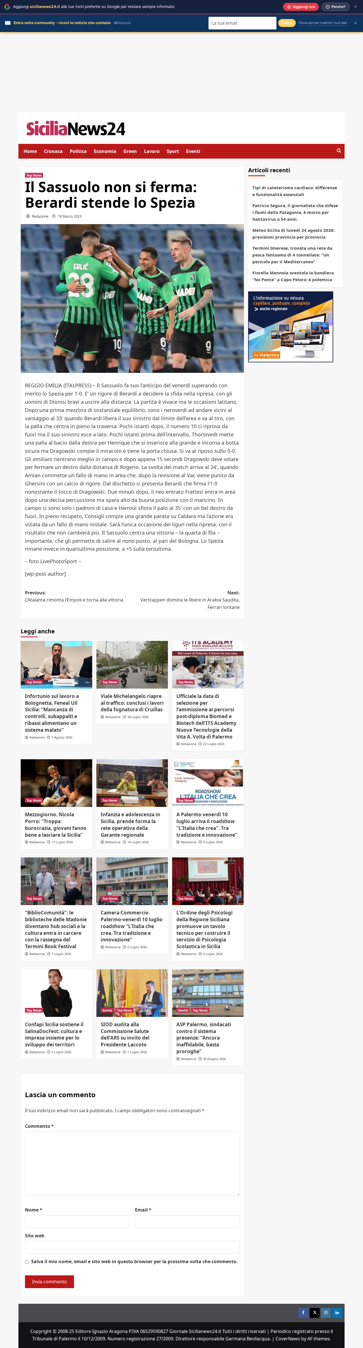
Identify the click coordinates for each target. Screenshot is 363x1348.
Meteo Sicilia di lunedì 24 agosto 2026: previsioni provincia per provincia (293, 233)
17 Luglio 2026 (62, 842)
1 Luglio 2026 (137, 1052)
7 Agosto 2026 (62, 737)
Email (143, 1210)
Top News (34, 175)
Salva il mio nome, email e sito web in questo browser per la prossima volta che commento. (134, 1261)
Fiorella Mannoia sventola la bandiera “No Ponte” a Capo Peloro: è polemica (293, 276)
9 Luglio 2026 (213, 842)
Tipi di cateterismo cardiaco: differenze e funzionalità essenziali (294, 191)
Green (130, 151)
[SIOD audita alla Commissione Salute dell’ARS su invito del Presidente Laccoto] (132, 993)
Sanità (107, 1010)
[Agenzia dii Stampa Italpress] (290, 326)
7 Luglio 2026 (61, 954)
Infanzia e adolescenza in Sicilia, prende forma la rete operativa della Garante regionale (130, 824)
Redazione (40, 216)
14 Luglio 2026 (138, 842)
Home (30, 151)
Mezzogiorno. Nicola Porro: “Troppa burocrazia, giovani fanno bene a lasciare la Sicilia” (55, 824)
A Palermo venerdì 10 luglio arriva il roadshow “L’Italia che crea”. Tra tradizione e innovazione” (206, 824)
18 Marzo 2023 (70, 216)
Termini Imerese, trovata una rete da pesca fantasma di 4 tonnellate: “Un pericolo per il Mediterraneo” (292, 254)
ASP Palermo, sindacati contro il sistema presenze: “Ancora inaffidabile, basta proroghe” (203, 1038)
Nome (33, 1210)
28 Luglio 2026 (138, 717)
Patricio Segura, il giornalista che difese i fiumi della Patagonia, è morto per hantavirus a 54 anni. (295, 212)
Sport (173, 151)
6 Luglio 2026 (137, 947)
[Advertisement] (181, 72)
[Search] (339, 151)
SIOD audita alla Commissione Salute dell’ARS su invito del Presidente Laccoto (125, 1034)
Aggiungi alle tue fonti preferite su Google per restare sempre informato (93, 6)
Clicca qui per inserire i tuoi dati (323, 23)
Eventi (193, 151)
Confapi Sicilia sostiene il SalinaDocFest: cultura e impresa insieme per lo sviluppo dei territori (54, 1034)
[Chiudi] (355, 7)
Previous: (74, 596)
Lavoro (152, 151)
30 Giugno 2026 (214, 1059)
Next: (190, 600)
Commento (39, 1126)
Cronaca (53, 151)
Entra (287, 22)
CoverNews (288, 1339)
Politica (78, 151)
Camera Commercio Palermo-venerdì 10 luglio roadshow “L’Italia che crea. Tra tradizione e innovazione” (131, 926)
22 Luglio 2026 (213, 744)
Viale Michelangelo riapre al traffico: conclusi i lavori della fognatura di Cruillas (132, 703)
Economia (105, 151)
